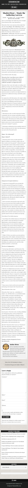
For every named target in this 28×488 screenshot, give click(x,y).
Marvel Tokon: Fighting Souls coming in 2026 (13, 436)
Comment (4, 377)
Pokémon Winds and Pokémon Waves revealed (13, 434)
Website (4, 405)
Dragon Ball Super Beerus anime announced (13, 445)
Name (4, 395)
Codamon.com (14, 1)
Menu (15, 7)
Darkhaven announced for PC (9, 439)
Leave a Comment (21, 17)
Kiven (5, 17)
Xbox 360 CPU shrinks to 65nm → (14, 362)
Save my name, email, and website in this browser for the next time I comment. (13, 413)
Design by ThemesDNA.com (14, 485)
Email (3, 400)
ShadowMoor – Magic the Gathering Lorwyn (14, 14)
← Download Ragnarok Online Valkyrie (14, 364)
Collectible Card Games (15, 18)
